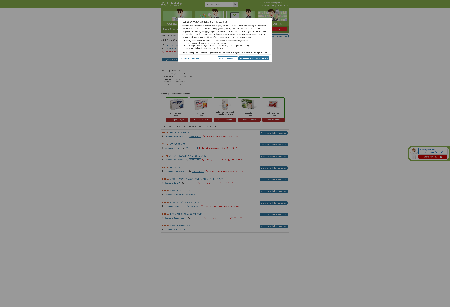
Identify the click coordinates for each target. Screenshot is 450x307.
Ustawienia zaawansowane (192, 58)
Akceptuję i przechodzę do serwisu (254, 58)
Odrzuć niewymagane (227, 58)
